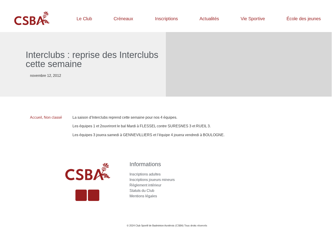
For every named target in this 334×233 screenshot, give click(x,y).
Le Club (84, 18)
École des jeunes (304, 18)
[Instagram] (81, 195)
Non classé (53, 117)
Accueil (36, 117)
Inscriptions (166, 18)
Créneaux (123, 18)
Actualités (209, 18)
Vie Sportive (253, 18)
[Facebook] (93, 195)
